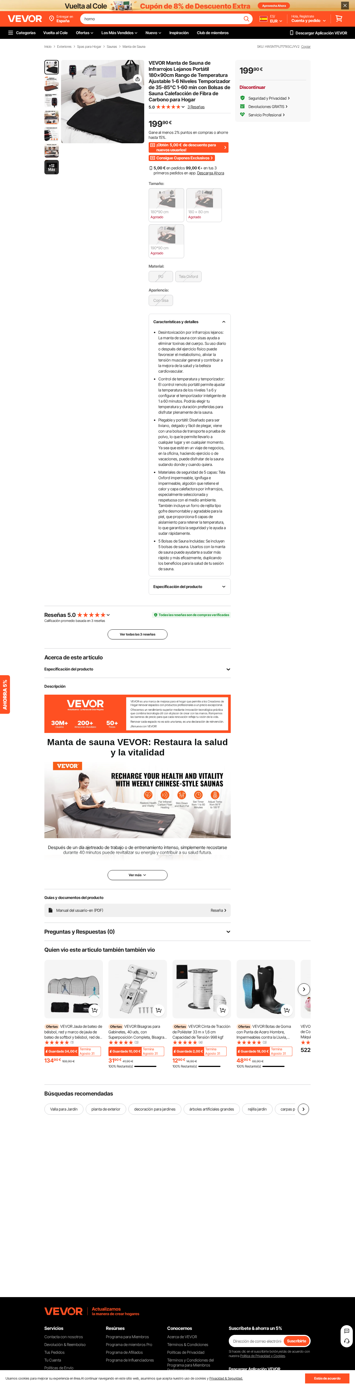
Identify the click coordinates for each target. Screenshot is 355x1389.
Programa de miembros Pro (129, 1344)
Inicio (48, 47)
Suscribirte (296, 1340)
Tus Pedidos (54, 1352)
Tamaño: (156, 183)
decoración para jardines (155, 1109)
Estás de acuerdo (327, 1378)
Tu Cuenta (52, 1360)
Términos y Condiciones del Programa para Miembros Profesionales (190, 1365)
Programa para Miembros (127, 1336)
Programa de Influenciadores (130, 1360)
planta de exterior (106, 1109)
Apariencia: (159, 290)
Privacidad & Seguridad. (226, 1378)
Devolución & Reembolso (65, 1344)
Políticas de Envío (58, 1367)
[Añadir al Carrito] (94, 1010)
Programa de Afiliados (124, 1352)
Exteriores (64, 47)
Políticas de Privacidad (185, 1352)
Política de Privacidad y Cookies (262, 1356)
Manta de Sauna (134, 47)
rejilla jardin (257, 1109)
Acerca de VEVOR (182, 1336)
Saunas (112, 47)
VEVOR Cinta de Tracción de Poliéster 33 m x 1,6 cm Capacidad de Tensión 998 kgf (201, 1031)
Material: (156, 266)
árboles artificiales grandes (211, 1109)
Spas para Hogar (89, 47)
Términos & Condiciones (187, 1344)
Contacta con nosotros (63, 1336)
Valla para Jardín (64, 1109)
